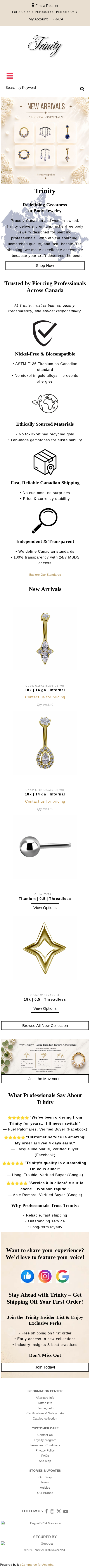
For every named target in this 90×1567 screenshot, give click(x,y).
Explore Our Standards (45, 574)
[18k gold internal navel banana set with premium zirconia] (45, 638)
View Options (45, 907)
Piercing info (45, 1408)
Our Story (45, 1477)
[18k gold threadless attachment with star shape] (45, 948)
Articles (45, 1487)
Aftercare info (45, 1397)
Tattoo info (45, 1403)
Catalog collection (45, 1418)
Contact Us (45, 1434)
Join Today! (45, 1367)
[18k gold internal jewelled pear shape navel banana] (45, 743)
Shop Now (45, 265)
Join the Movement (45, 1078)
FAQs (45, 1455)
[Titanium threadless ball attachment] (45, 847)
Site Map (45, 1461)
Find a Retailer (46, 6)
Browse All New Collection (45, 1025)
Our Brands (45, 1492)
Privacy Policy (45, 1450)
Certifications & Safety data (45, 1413)
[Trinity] (45, 47)
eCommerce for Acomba (37, 1564)
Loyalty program (45, 1440)
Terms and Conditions (45, 1445)
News (45, 1482)
